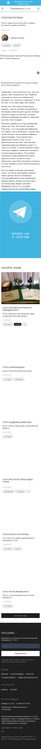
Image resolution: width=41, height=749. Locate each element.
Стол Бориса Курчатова (16, 534)
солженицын (19, 379)
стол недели (6, 45)
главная (4, 50)
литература (20, 491)
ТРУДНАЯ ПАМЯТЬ (8, 678)
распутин (16, 45)
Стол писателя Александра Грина (18, 480)
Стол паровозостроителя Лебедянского (17, 309)
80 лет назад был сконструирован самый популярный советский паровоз (18, 315)
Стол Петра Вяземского (16, 592)
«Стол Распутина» (27, 189)
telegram (4, 689)
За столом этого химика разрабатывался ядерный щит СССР (18, 539)
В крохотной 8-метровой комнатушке (17, 371)
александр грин (8, 491)
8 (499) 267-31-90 (23, 703)
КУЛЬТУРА (13, 50)
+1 (28, 491)
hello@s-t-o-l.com (7, 703)
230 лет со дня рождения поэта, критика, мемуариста (19, 596)
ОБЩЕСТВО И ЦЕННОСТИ (27, 678)
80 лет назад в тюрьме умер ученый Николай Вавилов (20, 427)
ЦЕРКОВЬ (4, 674)
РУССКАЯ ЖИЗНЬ (17, 674)
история (17, 324)
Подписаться (20, 653)
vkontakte (13, 689)
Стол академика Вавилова (17, 422)
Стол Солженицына (14, 367)
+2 (24, 324)
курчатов (17, 549)
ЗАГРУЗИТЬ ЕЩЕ (20, 616)
